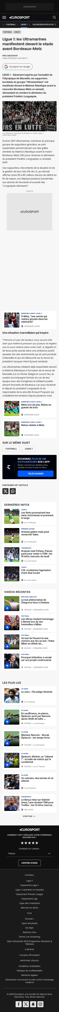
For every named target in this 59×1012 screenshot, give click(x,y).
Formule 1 (29, 919)
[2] (26, 843)
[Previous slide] (3, 24)
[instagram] (40, 1004)
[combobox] (29, 853)
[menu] (54, 17)
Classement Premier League (29, 894)
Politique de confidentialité (29, 970)
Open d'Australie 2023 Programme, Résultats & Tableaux (29, 942)
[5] (37, 843)
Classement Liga (29, 899)
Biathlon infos (29, 932)
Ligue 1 (17, 32)
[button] (4, 17)
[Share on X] (5, 491)
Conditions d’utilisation (29, 966)
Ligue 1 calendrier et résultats (29, 890)
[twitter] (26, 1004)
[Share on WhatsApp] (13, 491)
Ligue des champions (29, 903)
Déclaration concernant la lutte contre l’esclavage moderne (29, 981)
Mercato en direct (29, 908)
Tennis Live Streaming (29, 937)
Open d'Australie (30, 923)
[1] (22, 843)
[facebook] (19, 1004)
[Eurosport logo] (19, 17)
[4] (33, 843)
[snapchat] (33, 1004)
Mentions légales (29, 975)
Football (7, 32)
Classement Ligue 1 (29, 885)
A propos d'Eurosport (29, 955)
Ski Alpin (29, 928)
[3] (29, 843)
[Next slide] (55, 24)
